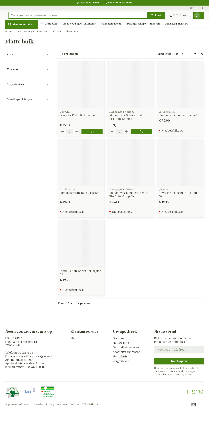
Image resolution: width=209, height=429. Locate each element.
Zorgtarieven (121, 361)
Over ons (118, 338)
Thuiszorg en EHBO (26, 91)
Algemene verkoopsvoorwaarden (24, 404)
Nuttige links (121, 342)
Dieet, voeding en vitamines (26, 54)
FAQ (72, 338)
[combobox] (78, 15)
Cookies (74, 404)
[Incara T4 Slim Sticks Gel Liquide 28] (81, 243)
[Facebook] (187, 391)
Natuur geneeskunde (26, 82)
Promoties (15, 31)
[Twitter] (194, 391)
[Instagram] (201, 391)
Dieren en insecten (26, 99)
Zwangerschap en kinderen (26, 64)
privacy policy (183, 374)
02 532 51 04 (25, 352)
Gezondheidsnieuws (126, 347)
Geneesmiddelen (26, 106)
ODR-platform (90, 404)
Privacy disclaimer (56, 404)
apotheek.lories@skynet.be (38, 356)
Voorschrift (120, 356)
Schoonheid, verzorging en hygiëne (26, 42)
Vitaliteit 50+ (26, 73)
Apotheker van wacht (126, 352)
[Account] (189, 15)
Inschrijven (179, 361)
